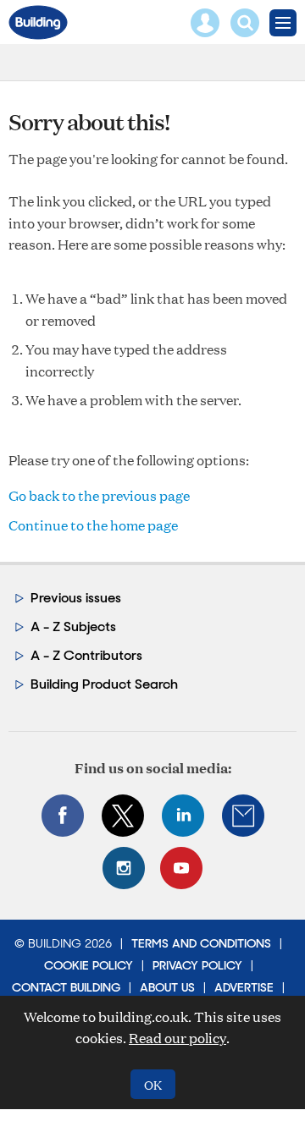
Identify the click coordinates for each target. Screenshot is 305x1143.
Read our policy (177, 1037)
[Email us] (243, 816)
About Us (167, 987)
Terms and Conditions (201, 943)
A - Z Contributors (86, 655)
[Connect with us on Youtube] (181, 868)
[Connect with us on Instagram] (124, 868)
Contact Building (66, 987)
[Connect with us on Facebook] (63, 816)
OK (153, 1084)
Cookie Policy (88, 965)
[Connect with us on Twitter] (123, 816)
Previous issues (75, 598)
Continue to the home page (93, 525)
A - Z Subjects (73, 626)
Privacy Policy (197, 965)
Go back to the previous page (99, 495)
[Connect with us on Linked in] (183, 816)
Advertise (244, 987)
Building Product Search (104, 684)
